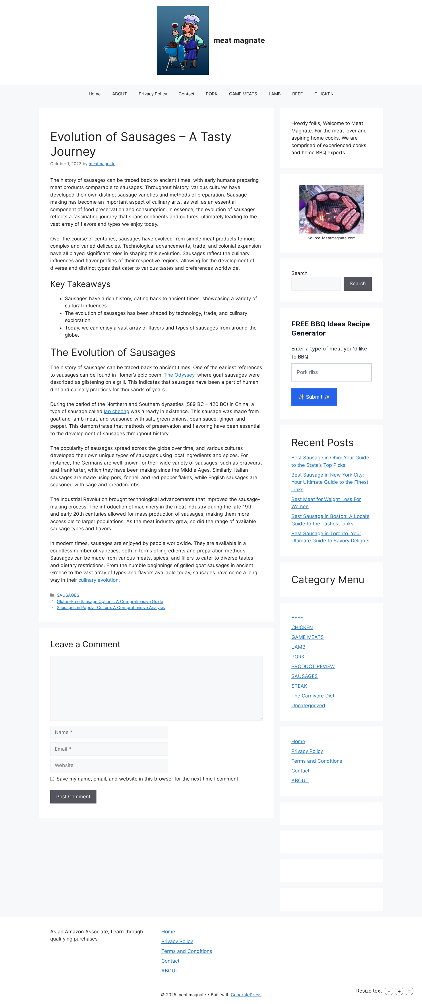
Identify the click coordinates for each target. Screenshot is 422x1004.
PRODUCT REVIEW (313, 666)
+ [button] (399, 991)
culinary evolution (98, 580)
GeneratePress (246, 994)
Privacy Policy (153, 94)
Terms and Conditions (316, 761)
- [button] (389, 991)
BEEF (297, 94)
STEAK (299, 686)
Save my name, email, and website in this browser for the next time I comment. (148, 779)
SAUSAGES (68, 595)
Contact (186, 94)
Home (95, 94)
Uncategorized (308, 705)
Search (299, 273)
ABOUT (119, 94)
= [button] (409, 991)
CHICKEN (324, 94)
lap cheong (116, 411)
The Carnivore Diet (312, 696)
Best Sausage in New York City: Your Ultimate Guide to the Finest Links (329, 482)
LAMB (275, 94)
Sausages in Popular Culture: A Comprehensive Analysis (111, 607)
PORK (212, 94)
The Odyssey (179, 375)
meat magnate (239, 40)
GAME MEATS (243, 94)
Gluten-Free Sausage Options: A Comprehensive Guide (110, 601)
